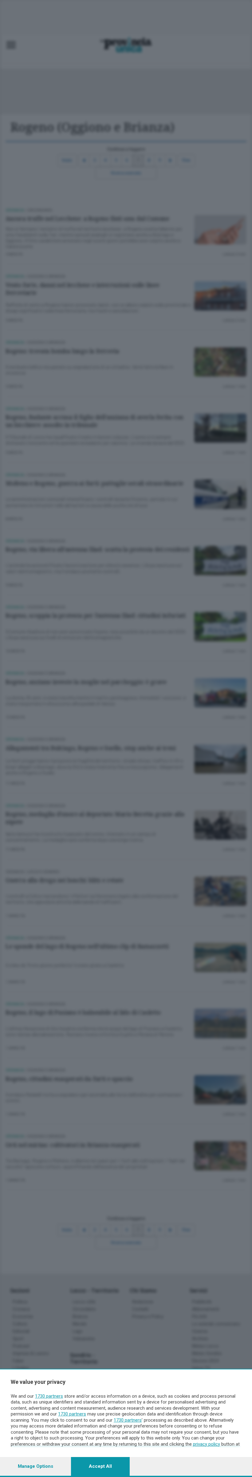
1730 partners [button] (49, 1396)
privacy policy (206, 1444)
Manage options (35, 1466)
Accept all (100, 1466)
